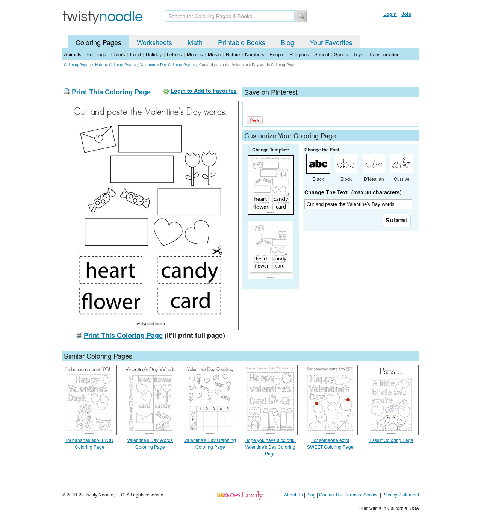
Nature (233, 54)
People (276, 54)
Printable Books (241, 42)
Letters (174, 54)
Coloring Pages (98, 42)
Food (135, 54)
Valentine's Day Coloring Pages (167, 64)
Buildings (96, 54)
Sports (341, 54)
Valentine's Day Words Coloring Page (150, 443)
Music (214, 54)
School (321, 54)
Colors (118, 54)
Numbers (255, 54)
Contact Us (330, 494)
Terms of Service (362, 494)
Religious (299, 54)
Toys (358, 54)
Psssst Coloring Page (391, 440)
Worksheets (154, 42)
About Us (293, 494)
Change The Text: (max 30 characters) (353, 192)
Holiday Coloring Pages (115, 64)
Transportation (384, 54)
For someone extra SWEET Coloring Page (330, 443)
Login (390, 13)
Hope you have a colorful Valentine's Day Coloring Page (270, 447)
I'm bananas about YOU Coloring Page (89, 443)
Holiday (154, 54)
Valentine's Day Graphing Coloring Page (210, 443)
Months (195, 54)
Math (195, 42)
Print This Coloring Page (111, 92)
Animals (73, 54)
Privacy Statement (400, 494)
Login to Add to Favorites (204, 90)
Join (406, 13)
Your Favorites (331, 42)
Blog (287, 42)
